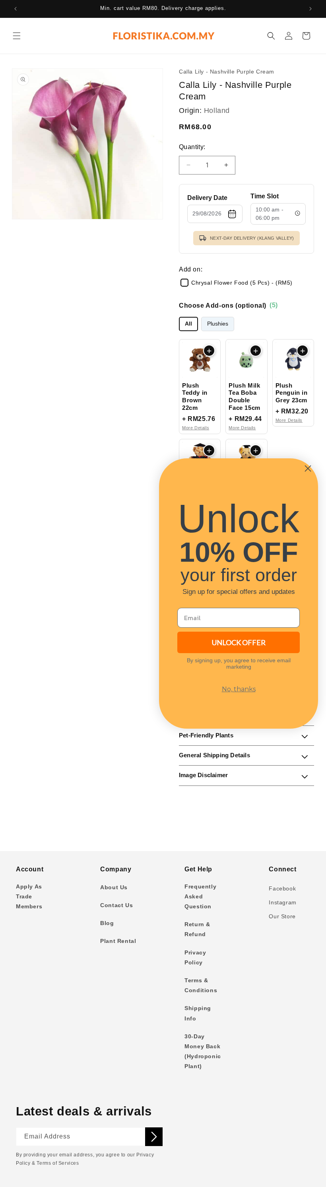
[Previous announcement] (15, 8)
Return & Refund (197, 929)
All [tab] (188, 324)
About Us (114, 887)
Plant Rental (118, 941)
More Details (195, 427)
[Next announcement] (310, 8)
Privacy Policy (195, 957)
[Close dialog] (308, 468)
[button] (16, 36)
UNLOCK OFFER (239, 642)
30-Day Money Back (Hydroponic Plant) (202, 1051)
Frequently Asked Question (200, 896)
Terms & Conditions (200, 985)
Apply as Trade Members (29, 896)
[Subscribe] (154, 1136)
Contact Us (116, 905)
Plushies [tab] (217, 324)
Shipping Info (197, 1013)
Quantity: (192, 147)
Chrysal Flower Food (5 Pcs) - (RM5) (242, 282)
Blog (107, 923)
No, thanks (239, 689)
